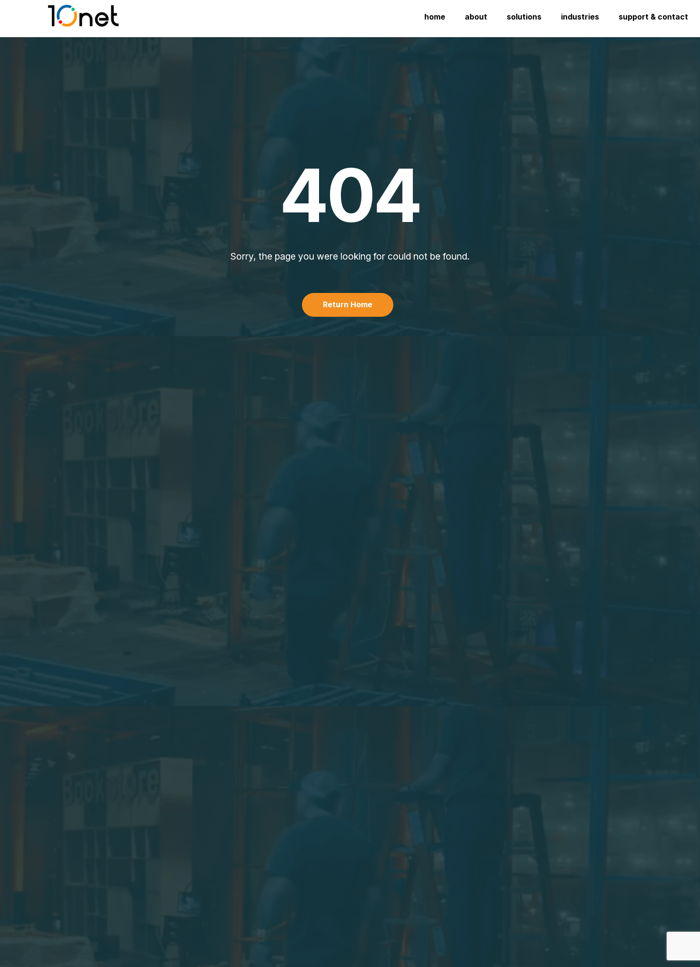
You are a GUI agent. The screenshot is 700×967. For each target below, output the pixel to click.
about (476, 16)
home (434, 16)
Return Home (347, 304)
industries (580, 16)
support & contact (653, 16)
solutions (524, 16)
